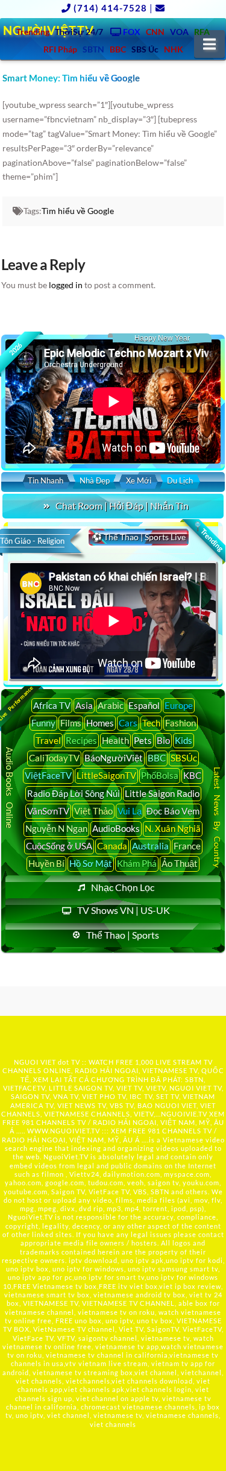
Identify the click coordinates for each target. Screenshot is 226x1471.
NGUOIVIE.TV (184, 1114)
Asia (84, 705)
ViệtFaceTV (48, 775)
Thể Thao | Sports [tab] (122, 934)
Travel (48, 740)
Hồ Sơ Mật (90, 863)
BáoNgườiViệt (113, 757)
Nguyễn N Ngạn (56, 828)
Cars (128, 722)
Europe (179, 705)
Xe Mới (138, 480)
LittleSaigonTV (106, 775)
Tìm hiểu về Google (78, 211)
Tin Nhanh (45, 480)
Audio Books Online (9, 787)
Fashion (180, 722)
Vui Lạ (130, 810)
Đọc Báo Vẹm (172, 810)
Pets (143, 740)
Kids (183, 740)
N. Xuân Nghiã (173, 828)
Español (144, 705)
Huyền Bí (46, 863)
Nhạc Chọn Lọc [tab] (122, 887)
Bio (163, 740)
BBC (157, 757)
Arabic (111, 705)
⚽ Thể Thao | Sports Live (139, 537)
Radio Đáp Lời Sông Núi (73, 793)
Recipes (81, 740)
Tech (151, 722)
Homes (100, 722)
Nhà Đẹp (95, 480)
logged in (66, 285)
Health (115, 740)
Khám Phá (137, 863)
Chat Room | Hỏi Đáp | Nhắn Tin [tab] (122, 505)
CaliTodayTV (54, 757)
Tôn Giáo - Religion (32, 541)
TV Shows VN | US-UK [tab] (123, 910)
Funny (43, 722)
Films (70, 722)
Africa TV (52, 705)
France (187, 845)
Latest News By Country (217, 817)
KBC (192, 775)
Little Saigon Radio (162, 793)
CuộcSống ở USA (59, 845)
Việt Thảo (93, 810)
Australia (150, 845)
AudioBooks (116, 828)
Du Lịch (180, 480)
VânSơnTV (48, 810)
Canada (112, 845)
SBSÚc (184, 757)
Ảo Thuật (180, 863)
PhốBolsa (159, 775)
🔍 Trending (208, 536)
